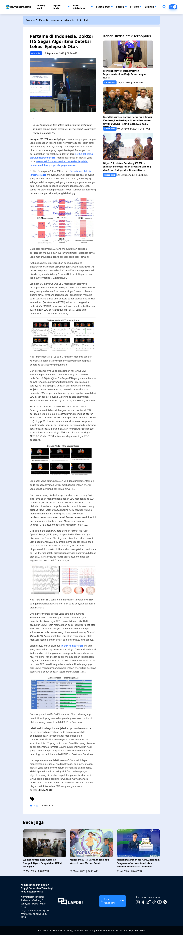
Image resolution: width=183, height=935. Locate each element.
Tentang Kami (41, 7)
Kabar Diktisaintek (79, 7)
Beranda (30, 20)
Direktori (149, 6)
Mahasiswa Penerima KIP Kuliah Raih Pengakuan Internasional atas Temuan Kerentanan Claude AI (138, 863)
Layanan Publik (57, 7)
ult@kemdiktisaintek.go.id (35, 910)
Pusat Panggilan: (114, 901)
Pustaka (120, 6)
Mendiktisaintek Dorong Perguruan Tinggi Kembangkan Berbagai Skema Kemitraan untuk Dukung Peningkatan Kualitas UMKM (127, 121)
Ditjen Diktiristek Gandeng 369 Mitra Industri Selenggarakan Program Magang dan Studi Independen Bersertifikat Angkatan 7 (127, 167)
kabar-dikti (69, 20)
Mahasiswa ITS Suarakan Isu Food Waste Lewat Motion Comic (89, 861)
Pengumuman (103, 6)
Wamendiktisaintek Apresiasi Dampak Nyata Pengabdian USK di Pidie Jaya (42, 863)
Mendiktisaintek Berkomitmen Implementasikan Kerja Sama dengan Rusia (125, 74)
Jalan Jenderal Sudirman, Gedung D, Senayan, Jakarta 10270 (33, 900)
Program (134, 6)
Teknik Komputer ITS (72, 645)
